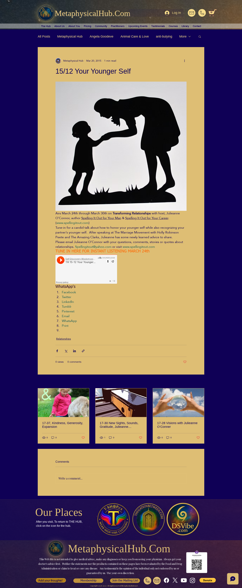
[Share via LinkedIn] (74, 351)
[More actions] (184, 61)
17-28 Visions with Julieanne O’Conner (177, 425)
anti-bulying (164, 36)
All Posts (44, 36)
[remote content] (86, 269)
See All (200, 382)
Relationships (63, 339)
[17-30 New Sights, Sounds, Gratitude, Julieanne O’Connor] (121, 402)
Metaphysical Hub (70, 36)
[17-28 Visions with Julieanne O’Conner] (178, 402)
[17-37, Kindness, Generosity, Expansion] (63, 402)
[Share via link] (83, 351)
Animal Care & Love (134, 36)
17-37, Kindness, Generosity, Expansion (62, 425)
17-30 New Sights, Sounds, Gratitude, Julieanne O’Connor (119, 425)
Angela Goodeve (101, 36)
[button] (199, 36)
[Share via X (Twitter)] (65, 351)
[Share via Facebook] (57, 351)
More (183, 36)
